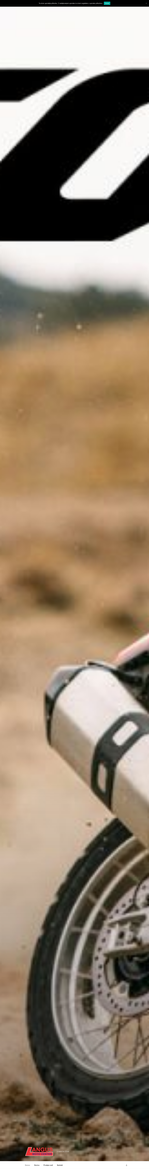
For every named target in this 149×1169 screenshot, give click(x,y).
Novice (36, 1165)
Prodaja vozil (48, 1165)
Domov (27, 1165)
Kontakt (60, 1165)
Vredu (107, 3)
